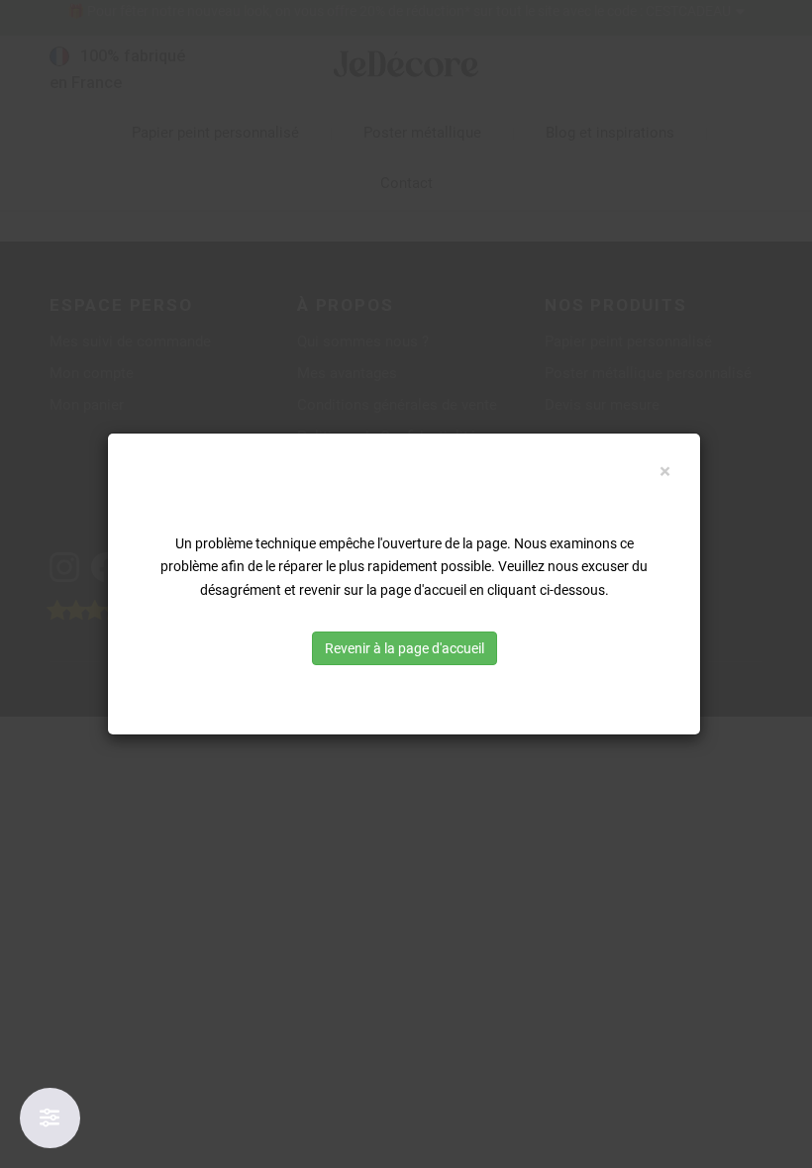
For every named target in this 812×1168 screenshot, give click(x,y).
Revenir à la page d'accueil (404, 648)
